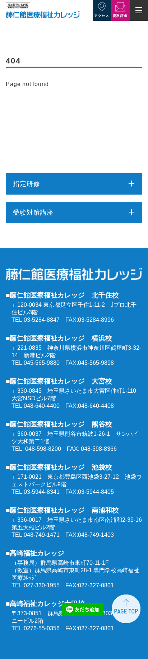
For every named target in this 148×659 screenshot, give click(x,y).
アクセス (101, 16)
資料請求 (120, 16)
